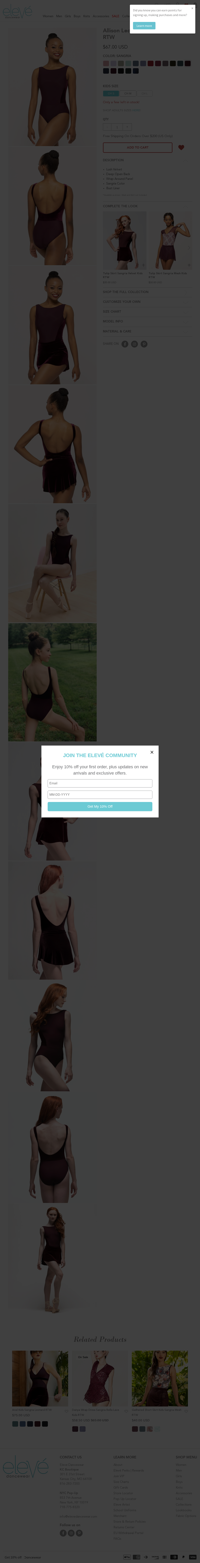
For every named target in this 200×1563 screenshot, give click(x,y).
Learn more (144, 26)
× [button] (192, 8)
